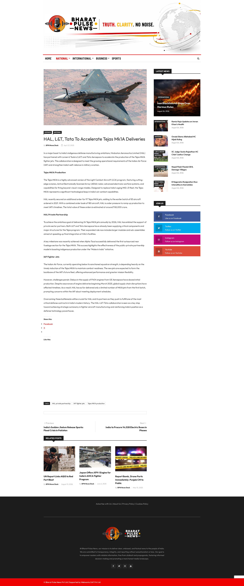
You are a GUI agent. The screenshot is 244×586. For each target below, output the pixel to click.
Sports (116, 58)
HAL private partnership (61, 403)
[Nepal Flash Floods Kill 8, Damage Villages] (161, 171)
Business (101, 58)
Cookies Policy (142, 504)
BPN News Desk (52, 145)
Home (48, 58)
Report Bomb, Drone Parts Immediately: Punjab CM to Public (129, 480)
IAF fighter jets (79, 403)
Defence (47, 132)
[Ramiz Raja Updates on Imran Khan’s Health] (161, 126)
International (82, 58)
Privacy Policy (128, 504)
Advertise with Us (103, 504)
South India (159, 182)
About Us (117, 504)
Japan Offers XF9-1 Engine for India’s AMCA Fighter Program (95, 476)
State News (159, 185)
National (62, 58)
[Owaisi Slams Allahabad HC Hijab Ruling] (161, 141)
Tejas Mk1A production (96, 403)
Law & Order (159, 152)
